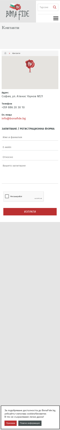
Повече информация (30, 423)
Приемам (10, 423)
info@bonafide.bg (14, 118)
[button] (30, 66)
